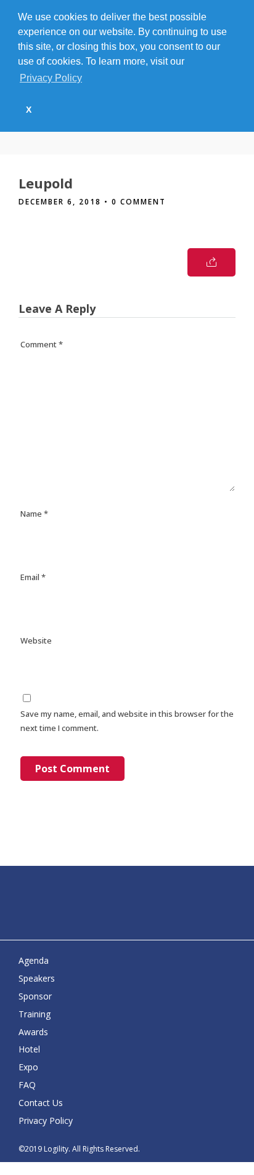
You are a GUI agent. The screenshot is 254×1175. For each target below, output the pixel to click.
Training (34, 1014)
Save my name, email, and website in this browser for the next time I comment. (127, 720)
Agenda (33, 960)
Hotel (29, 1049)
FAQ (27, 1085)
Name (34, 513)
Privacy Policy (45, 1120)
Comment (41, 344)
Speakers (36, 978)
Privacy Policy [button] (51, 78)
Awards (33, 1032)
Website (36, 640)
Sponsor (35, 996)
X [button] (28, 110)
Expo (28, 1067)
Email (33, 577)
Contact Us (40, 1102)
